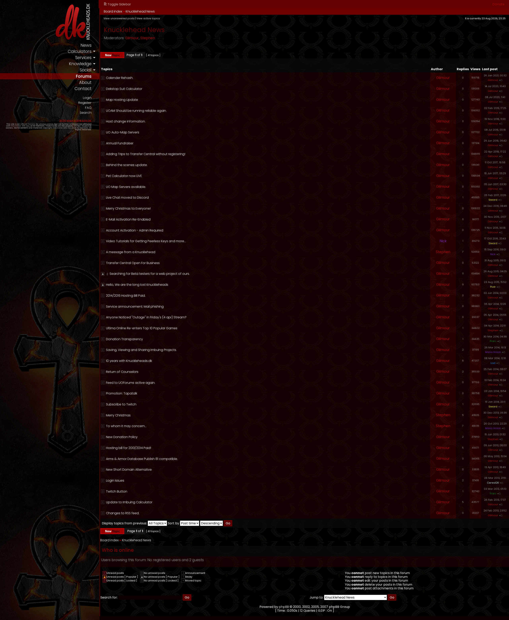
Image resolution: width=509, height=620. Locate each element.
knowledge (80, 64)
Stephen (147, 38)
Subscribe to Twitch (121, 404)
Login (87, 97)
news (86, 45)
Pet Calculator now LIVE (124, 176)
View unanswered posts (119, 18)
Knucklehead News (140, 11)
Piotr (493, 287)
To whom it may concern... (126, 426)
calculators (79, 51)
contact (83, 88)
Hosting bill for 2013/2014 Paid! (128, 448)
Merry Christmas (118, 415)
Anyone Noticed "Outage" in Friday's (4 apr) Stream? (146, 317)
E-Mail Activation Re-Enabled (128, 219)
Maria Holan (493, 352)
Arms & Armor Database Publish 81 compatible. (142, 459)
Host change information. (126, 121)
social (85, 70)
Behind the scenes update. (127, 165)
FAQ (88, 107)
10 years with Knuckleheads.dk (129, 361)
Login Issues (115, 480)
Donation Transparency (124, 339)
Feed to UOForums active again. (130, 382)
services (83, 57)
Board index (113, 11)
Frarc (493, 341)
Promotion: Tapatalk (121, 393)
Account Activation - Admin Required (134, 230)
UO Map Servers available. (126, 187)
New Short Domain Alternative (129, 469)
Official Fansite (27, 124)
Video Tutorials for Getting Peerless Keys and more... (146, 241)
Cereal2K (493, 482)
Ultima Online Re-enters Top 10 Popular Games (141, 328)
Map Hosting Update (122, 99)
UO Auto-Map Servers (122, 132)
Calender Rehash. (119, 78)
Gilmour (132, 38)
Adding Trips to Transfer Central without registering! (145, 154)
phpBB (284, 606)
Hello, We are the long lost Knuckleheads (137, 284)
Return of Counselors (122, 371)
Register (84, 102)
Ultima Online (46, 124)
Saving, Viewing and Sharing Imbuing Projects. (141, 350)
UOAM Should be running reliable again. (136, 110)
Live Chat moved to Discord (127, 197)
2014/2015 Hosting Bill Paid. (126, 295)
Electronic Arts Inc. (20, 125)
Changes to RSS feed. (122, 513)
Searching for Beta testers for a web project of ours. (150, 273)
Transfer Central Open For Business (133, 263)
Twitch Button (116, 491)
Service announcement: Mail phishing (135, 306)
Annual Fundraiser (119, 143)
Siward (493, 199)
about (85, 82)
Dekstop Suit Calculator (124, 88)
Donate (498, 4)
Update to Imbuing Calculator (129, 502)
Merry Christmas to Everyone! (128, 208)
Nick (443, 241)
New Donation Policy (122, 437)
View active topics (148, 18)
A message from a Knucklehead (130, 252)
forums (83, 76)
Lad (493, 363)
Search (85, 112)
